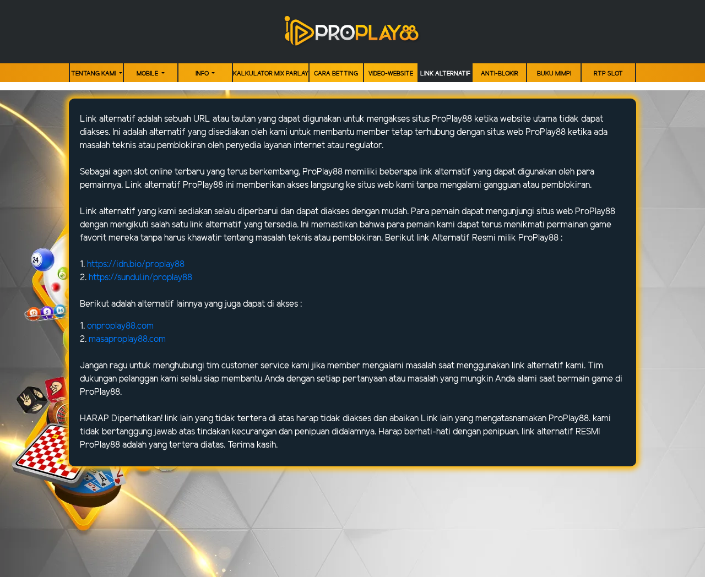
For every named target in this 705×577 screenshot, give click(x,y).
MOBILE (148, 74)
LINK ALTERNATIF (445, 74)
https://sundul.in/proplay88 (140, 278)
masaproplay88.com (127, 339)
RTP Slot (608, 74)
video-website (390, 74)
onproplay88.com (120, 326)
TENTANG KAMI (94, 74)
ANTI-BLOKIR (499, 74)
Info (203, 74)
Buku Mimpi (554, 74)
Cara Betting (336, 74)
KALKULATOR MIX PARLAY (270, 74)
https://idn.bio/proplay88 (136, 264)
